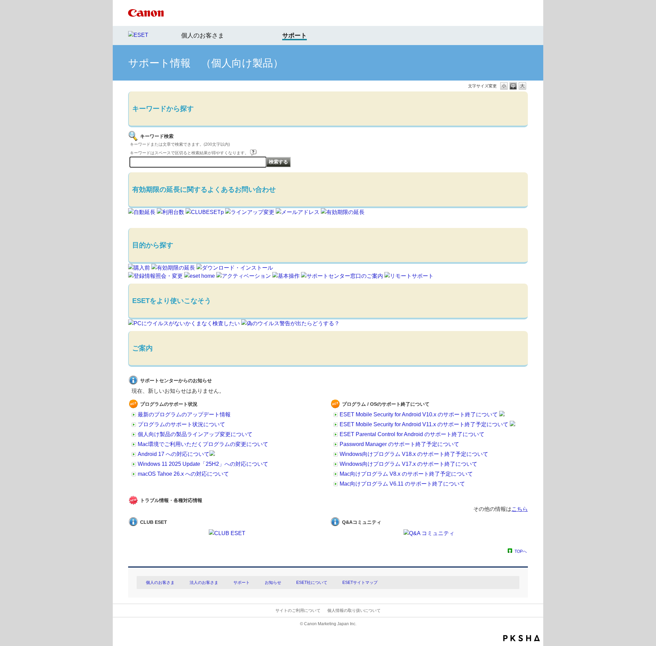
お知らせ (273, 582)
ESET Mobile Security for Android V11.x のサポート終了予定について (425, 424)
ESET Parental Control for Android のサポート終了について (412, 434)
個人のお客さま (202, 35)
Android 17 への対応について (173, 454)
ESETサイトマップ (360, 582)
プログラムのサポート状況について (181, 424)
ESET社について (311, 582)
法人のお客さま (204, 582)
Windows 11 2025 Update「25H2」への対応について (203, 464)
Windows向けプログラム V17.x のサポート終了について (408, 464)
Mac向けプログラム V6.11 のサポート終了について (402, 484)
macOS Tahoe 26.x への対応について (183, 474)
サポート (241, 582)
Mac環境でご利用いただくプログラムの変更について (203, 444)
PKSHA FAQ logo (521, 638)
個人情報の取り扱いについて (354, 610)
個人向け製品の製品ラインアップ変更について (195, 434)
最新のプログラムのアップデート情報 (184, 414)
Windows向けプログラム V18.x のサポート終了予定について (414, 454)
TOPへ (521, 551)
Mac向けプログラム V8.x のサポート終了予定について (406, 474)
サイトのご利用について (297, 610)
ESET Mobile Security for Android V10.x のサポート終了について (419, 414)
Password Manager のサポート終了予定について (399, 444)
